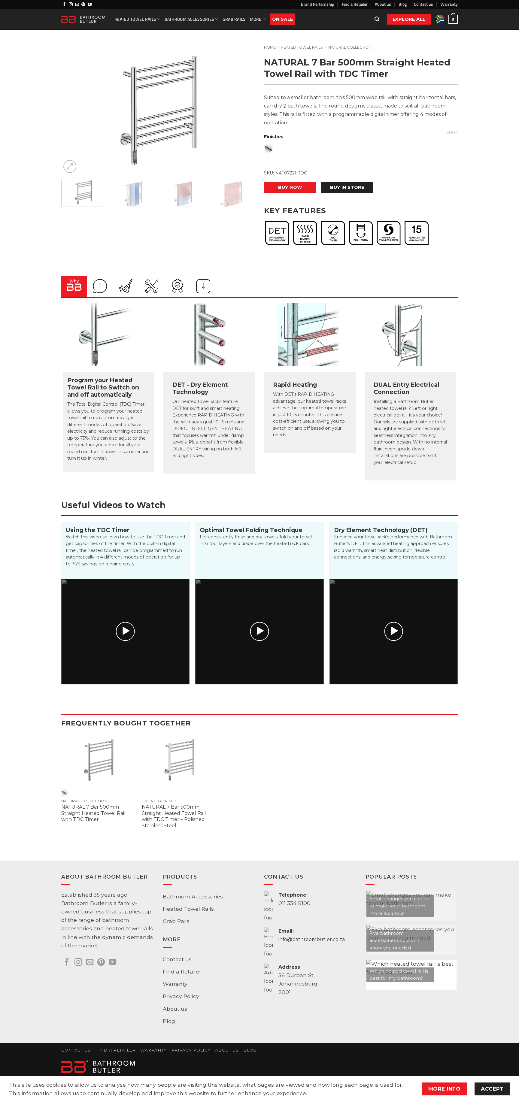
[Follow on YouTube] (90, 4)
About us (383, 4)
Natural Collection (349, 47)
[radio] (268, 148)
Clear (452, 133)
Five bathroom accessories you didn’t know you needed (394, 940)
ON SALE (282, 19)
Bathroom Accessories (189, 19)
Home (270, 47)
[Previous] (72, 110)
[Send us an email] (77, 4)
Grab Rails (234, 19)
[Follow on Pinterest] (83, 4)
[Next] (243, 110)
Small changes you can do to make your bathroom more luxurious (399, 906)
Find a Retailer (355, 4)
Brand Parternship (317, 4)
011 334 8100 (294, 903)
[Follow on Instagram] (71, 4)
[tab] (74, 286)
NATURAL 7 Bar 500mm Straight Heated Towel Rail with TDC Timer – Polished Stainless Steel (174, 816)
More (256, 19)
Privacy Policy (181, 996)
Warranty (449, 4)
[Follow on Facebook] (64, 4)
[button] (377, 19)
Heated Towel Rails (135, 19)
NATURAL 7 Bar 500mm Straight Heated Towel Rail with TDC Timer (93, 813)
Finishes (274, 137)
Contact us (423, 4)
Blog (403, 4)
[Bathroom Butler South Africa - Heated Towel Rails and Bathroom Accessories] (83, 19)
